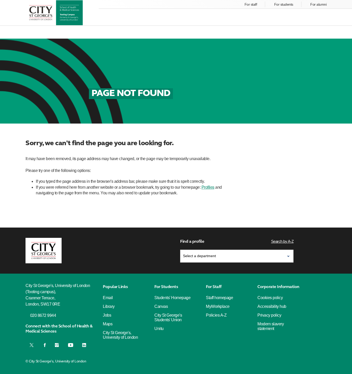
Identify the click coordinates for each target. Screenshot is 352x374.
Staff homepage (219, 297)
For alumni (318, 4)
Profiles (208, 187)
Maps (107, 324)
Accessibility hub (271, 306)
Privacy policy (269, 315)
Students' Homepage (172, 297)
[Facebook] (45, 345)
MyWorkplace (218, 306)
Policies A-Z (216, 315)
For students (283, 4)
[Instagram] (57, 345)
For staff (251, 4)
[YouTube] (70, 345)
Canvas (161, 306)
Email (108, 297)
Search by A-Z (282, 241)
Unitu (159, 328)
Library (109, 306)
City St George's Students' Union (168, 317)
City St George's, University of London (120, 335)
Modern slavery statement (270, 326)
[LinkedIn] (84, 345)
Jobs (107, 315)
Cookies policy (270, 297)
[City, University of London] (44, 251)
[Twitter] (32, 345)
